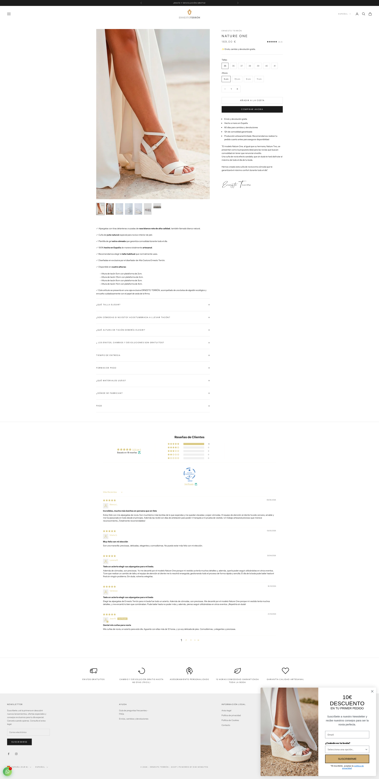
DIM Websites (200, 767)
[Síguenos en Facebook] (8, 753)
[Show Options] (366, 749)
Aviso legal (226, 710)
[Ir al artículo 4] (129, 209)
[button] (174, 444)
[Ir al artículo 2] (110, 209)
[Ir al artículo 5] (138, 209)
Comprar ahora (252, 109)
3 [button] (190, 640)
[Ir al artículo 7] (157, 206)
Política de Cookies (230, 720)
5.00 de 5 (136, 449)
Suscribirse (19, 742)
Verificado (189, 484)
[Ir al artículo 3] (119, 209)
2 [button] (186, 640)
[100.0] (189, 473)
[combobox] (346, 749)
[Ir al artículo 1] (100, 209)
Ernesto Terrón (232, 31)
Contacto (225, 725)
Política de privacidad (231, 715)
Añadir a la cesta (252, 100)
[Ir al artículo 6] (148, 209)
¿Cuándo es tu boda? (337, 743)
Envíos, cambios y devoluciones (133, 718)
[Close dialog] (372, 691)
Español (343, 14)
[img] (109, 500)
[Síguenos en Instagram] (16, 753)
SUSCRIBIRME (347, 758)
